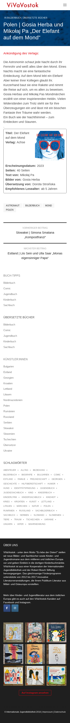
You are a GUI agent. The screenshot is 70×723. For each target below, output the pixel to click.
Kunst (32, 501)
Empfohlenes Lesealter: (22, 189)
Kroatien (8, 383)
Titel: (9, 133)
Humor (51, 484)
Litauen (7, 394)
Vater (20, 524)
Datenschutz (60, 712)
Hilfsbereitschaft (32, 484)
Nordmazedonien (12, 400)
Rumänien (9, 411)
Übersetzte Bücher (35, 18)
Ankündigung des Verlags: (21, 53)
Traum (17, 519)
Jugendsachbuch (13, 492)
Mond (48, 205)
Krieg (6, 501)
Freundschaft (38, 479)
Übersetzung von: (18, 184)
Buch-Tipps (11, 275)
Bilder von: (13, 179)
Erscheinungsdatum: (20, 166)
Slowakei (8, 428)
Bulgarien (8, 366)
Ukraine (7, 450)
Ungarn (7, 524)
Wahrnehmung (36, 524)
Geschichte (10, 484)
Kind (30, 492)
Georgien (8, 377)
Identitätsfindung (24, 488)
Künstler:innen (15, 359)
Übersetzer (9, 445)
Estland (7, 372)
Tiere (6, 519)
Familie (21, 479)
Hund (6, 488)
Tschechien (9, 439)
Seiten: (10, 170)
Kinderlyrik (10, 497)
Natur (35, 506)
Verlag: (10, 142)
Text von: (12, 175)
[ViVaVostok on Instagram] (15, 608)
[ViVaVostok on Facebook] (7, 608)
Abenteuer (9, 470)
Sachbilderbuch (45, 510)
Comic (7, 288)
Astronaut (13, 205)
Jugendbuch (10, 294)
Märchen (22, 506)
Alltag (24, 470)
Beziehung (39, 470)
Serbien (7, 422)
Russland (8, 416)
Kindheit (51, 497)
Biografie (27, 475)
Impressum (47, 712)
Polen (9, 210)
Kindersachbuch (31, 497)
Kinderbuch (9, 299)
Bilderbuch (14, 18)
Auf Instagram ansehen (35, 692)
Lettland (7, 388)
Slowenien (9, 433)
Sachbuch (9, 305)
